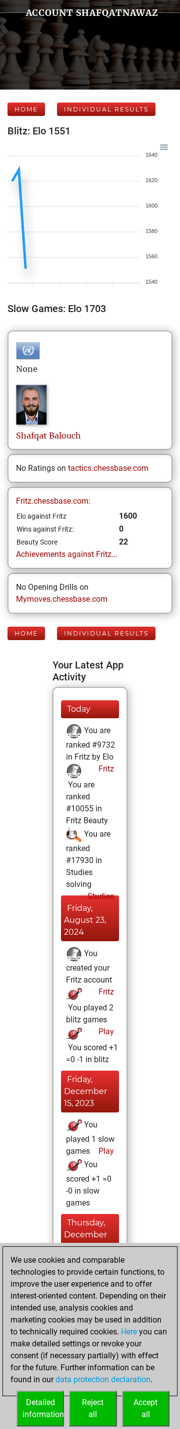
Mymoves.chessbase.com (62, 599)
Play (105, 1031)
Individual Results (106, 109)
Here (129, 1331)
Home (26, 109)
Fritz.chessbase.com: (53, 501)
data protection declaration (103, 1379)
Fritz (105, 768)
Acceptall (146, 1408)
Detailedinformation (43, 1408)
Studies (100, 896)
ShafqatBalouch (48, 435)
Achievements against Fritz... (67, 554)
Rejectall (93, 1408)
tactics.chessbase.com (108, 468)
